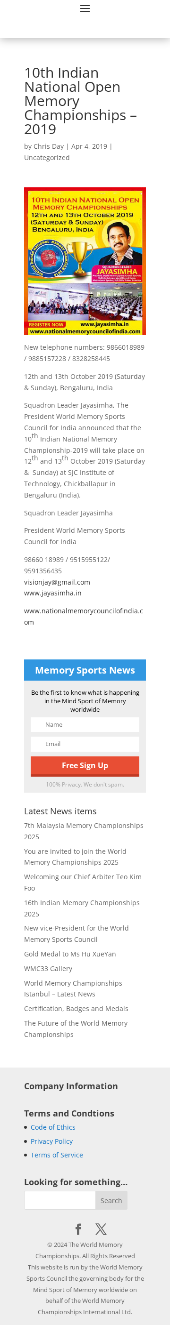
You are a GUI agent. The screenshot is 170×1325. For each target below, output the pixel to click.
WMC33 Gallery (48, 968)
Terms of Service (57, 1154)
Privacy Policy (52, 1141)
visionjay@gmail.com (57, 582)
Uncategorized (47, 157)
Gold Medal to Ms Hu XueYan (70, 953)
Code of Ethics (53, 1127)
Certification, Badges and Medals (76, 1008)
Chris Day (49, 146)
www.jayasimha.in (53, 592)
